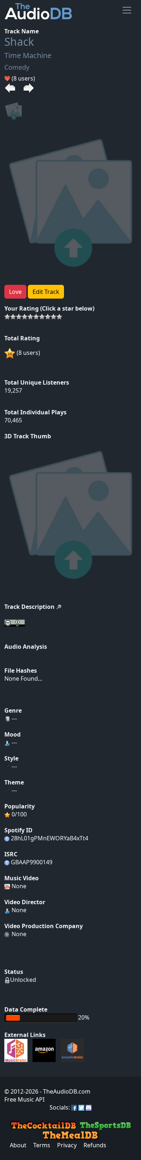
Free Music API (24, 1099)
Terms (41, 1145)
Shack (19, 41)
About (18, 1145)
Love (15, 292)
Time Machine (27, 55)
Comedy (16, 67)
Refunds (95, 1145)
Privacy (67, 1145)
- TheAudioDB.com (64, 1091)
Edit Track (46, 292)
